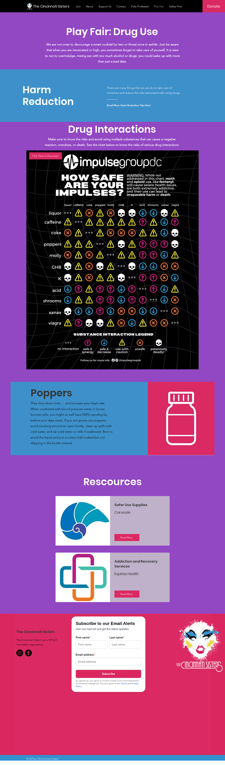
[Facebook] (28, 652)
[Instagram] (19, 652)
